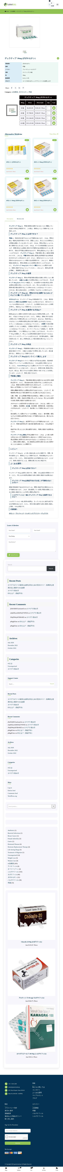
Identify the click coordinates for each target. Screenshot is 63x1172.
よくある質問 (37, 1092)
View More (53, 134)
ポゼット (12, 513)
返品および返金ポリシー (13, 1116)
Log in (10, 788)
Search (10, 564)
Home (7, 11)
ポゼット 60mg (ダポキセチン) (15, 200)
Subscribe (17, 1143)
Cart (31, 1169)
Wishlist (19, 1169)
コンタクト (36, 1090)
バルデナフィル (37, 1113)
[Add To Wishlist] (58, 58)
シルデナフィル (37, 1116)
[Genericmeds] (10, 4)
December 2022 (13, 645)
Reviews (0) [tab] (20, 219)
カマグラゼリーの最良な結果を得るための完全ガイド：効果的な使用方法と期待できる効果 (31, 586)
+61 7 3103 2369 (12, 1083)
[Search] (53, 806)
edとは (10, 663)
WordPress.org (12, 796)
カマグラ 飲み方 (13, 590)
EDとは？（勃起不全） (16, 593)
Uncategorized (12, 666)
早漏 (33, 1110)
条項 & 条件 (9, 1110)
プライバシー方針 (11, 1108)
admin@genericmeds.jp (14, 1087)
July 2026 (11, 642)
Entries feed (11, 790)
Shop (6, 1170)
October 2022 (12, 648)
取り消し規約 (9, 1119)
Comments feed (13, 793)
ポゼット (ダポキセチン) (13, 162)
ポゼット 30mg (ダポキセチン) (43, 200)
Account (44, 1170)
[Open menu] (57, 4)
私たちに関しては (38, 1087)
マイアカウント (37, 1095)
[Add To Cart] (27, 171)
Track (57, 1170)
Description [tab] (10, 219)
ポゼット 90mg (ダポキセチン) (43, 162)
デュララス (44, 513)
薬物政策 (8, 1113)
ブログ (34, 1098)
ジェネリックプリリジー (32, 513)
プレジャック (20, 513)
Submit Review (14, 555)
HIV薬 (28, 406)
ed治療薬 (13, 11)
